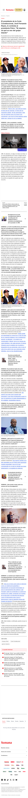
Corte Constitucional (15, 641)
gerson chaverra (5, 644)
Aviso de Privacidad (6, 783)
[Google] (2, 780)
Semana (3, 15)
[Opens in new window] (5, 780)
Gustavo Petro (5, 641)
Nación (8, 15)
